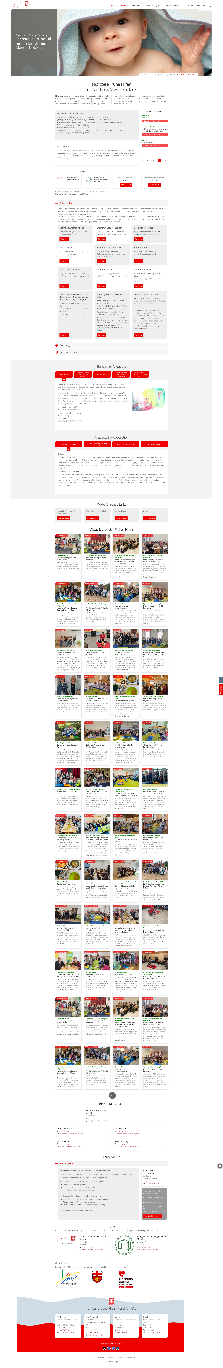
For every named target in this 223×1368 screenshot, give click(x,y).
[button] (209, 6)
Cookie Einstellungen (111, 1361)
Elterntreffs (65, 203)
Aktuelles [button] (188, 6)
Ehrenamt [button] (136, 6)
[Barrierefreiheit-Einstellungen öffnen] (220, 1166)
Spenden (149, 6)
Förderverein (66, 1163)
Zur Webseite (63, 518)
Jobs (221, 680)
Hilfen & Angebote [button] (119, 6)
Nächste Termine (68, 352)
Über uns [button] (201, 6)
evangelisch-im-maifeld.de (148, 1249)
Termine (64, 239)
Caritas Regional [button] (172, 6)
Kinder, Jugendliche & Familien (170, 75)
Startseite (144, 75)
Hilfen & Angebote (154, 75)
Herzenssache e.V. (120, 1267)
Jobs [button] (158, 6)
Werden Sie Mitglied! (153, 1216)
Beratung (64, 345)
